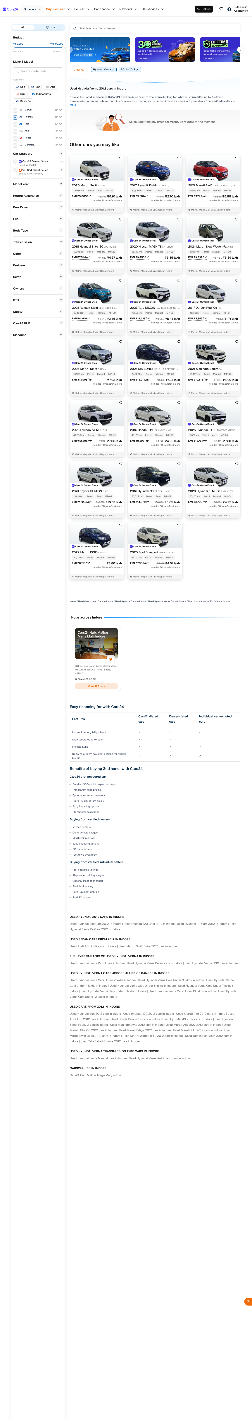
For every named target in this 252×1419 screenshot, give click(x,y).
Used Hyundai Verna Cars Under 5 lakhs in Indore (143, 986)
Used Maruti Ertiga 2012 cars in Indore (145, 1030)
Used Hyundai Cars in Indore (130, 601)
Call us (205, 9)
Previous (69, 50)
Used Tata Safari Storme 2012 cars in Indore (110, 1041)
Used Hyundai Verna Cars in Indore (167, 601)
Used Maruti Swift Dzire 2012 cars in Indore (148, 946)
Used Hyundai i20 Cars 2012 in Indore (149, 924)
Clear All (79, 69)
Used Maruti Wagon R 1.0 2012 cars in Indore (152, 1036)
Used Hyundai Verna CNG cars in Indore (211, 963)
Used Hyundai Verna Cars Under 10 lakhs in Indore (182, 991)
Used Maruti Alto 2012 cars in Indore (200, 1014)
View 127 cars (96, 686)
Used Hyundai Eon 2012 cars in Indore (95, 1014)
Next (240, 50)
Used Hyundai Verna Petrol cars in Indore (97, 963)
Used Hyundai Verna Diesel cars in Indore (154, 963)
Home (73, 601)
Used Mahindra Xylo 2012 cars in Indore (137, 1025)
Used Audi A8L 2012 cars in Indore (93, 946)
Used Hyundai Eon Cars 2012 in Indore (95, 924)
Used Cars (83, 601)
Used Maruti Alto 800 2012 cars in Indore (194, 1025)
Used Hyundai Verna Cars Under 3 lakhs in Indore (171, 980)
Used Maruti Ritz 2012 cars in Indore (197, 1030)
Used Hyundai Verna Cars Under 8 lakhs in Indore (113, 991)
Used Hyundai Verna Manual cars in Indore (98, 1058)
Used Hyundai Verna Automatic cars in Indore (159, 1058)
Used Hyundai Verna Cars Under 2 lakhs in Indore (103, 980)
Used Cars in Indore (102, 601)
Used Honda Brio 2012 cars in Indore (135, 1019)
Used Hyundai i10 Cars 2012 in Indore (202, 924)
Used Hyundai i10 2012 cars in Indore (187, 1019)
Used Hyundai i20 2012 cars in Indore (148, 1014)
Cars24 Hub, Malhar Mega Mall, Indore (95, 1075)
